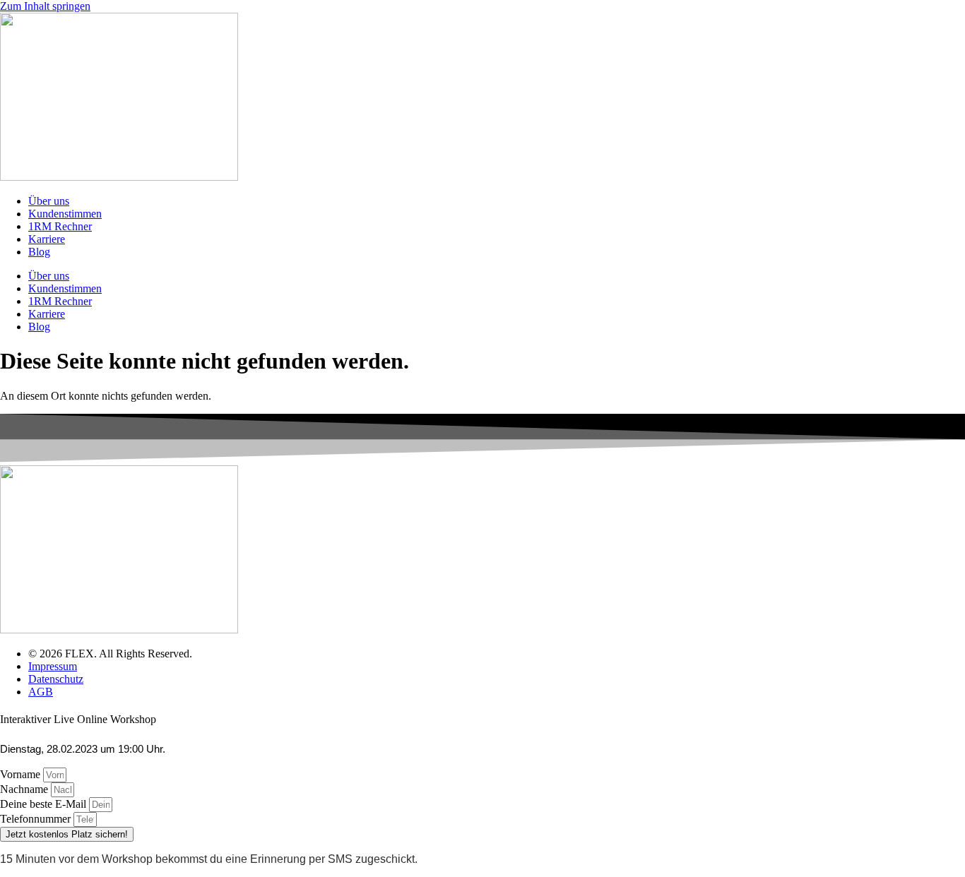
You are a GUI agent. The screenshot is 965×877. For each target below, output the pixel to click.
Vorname (21, 774)
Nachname (25, 789)
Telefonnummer (36, 819)
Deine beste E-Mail (44, 804)
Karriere (46, 239)
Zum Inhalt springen (45, 6)
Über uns (48, 201)
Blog (39, 252)
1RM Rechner (60, 226)
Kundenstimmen (65, 214)
